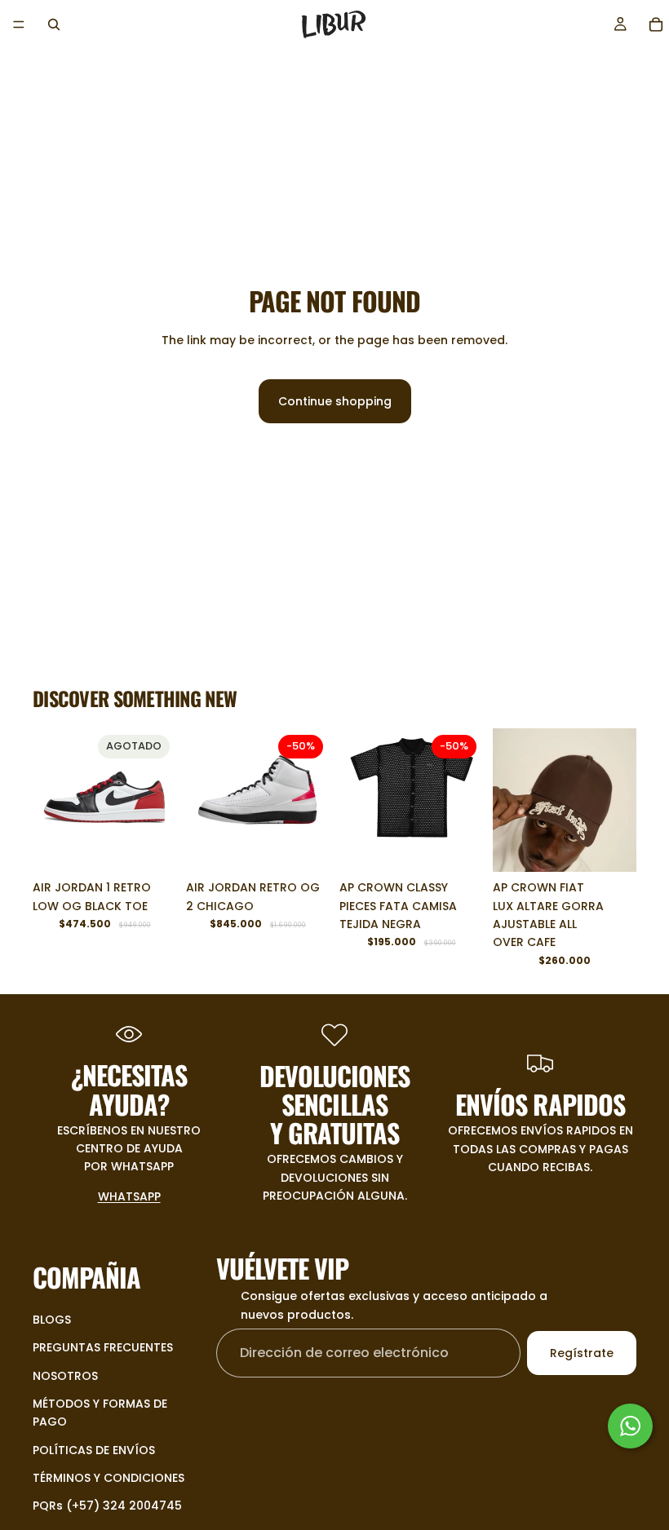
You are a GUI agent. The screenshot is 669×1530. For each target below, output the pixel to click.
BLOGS (52, 1319)
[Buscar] (54, 24)
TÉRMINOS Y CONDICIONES (108, 1478)
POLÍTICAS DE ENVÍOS (94, 1450)
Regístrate (582, 1353)
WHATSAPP (129, 1196)
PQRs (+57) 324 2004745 (107, 1505)
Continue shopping (335, 401)
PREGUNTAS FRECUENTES (103, 1347)
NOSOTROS (65, 1375)
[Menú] (19, 24)
